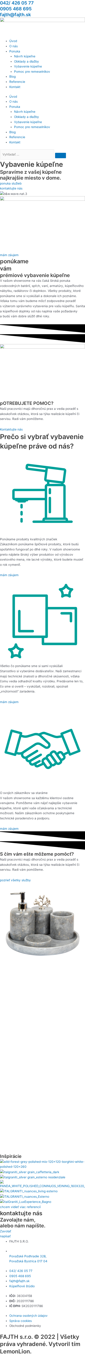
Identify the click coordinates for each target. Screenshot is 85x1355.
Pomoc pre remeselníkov (32, 71)
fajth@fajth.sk (15, 14)
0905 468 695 (16, 8)
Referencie (17, 81)
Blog (12, 76)
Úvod (13, 41)
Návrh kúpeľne (24, 56)
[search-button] (60, 155)
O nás (13, 46)
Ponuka (14, 51)
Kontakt (14, 87)
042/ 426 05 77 (17, 3)
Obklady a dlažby (26, 61)
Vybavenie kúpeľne (28, 66)
